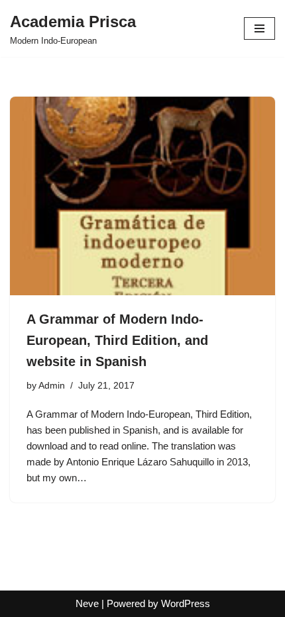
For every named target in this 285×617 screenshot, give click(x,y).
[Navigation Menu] (259, 28)
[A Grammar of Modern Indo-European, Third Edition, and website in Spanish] (142, 196)
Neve (87, 603)
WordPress (185, 603)
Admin (51, 386)
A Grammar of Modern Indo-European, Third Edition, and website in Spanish (117, 340)
